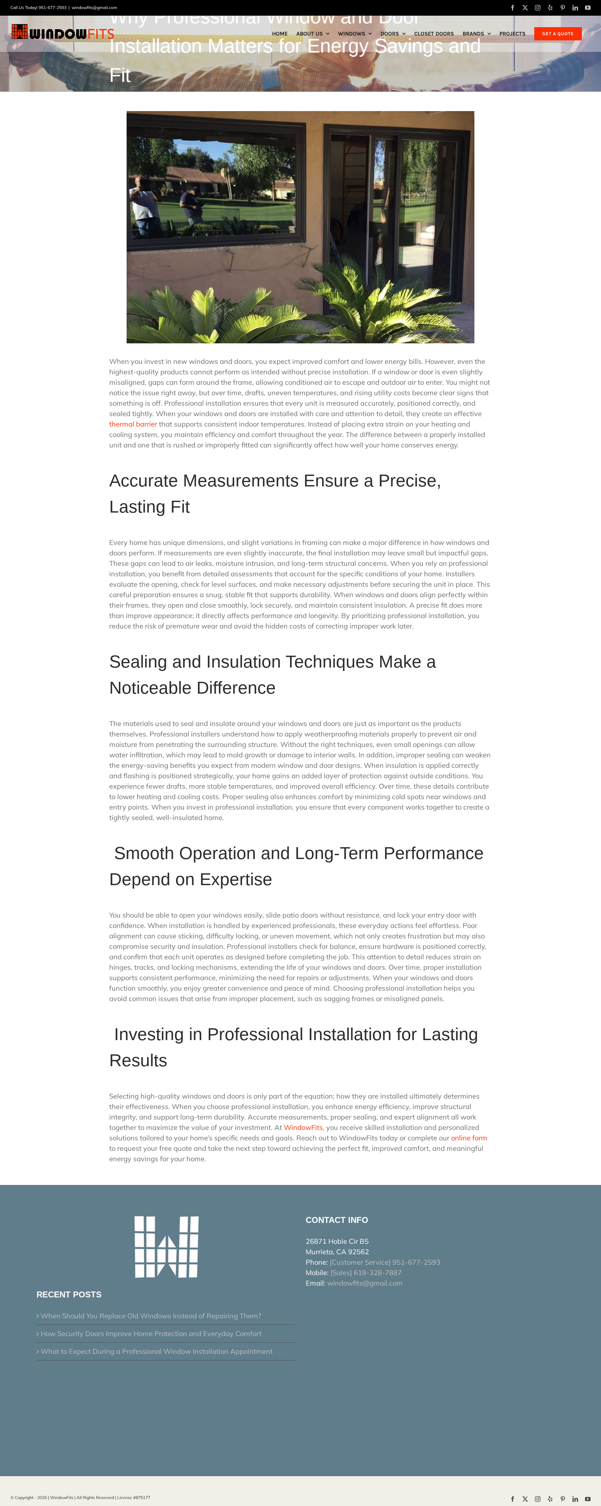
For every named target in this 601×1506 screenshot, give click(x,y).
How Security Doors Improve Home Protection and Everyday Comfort (151, 1333)
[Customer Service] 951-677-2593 (385, 1262)
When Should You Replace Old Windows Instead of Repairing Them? (151, 1315)
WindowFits (303, 1127)
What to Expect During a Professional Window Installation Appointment (157, 1351)
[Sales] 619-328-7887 (366, 1272)
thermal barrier (133, 424)
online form (469, 1137)
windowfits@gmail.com (94, 7)
